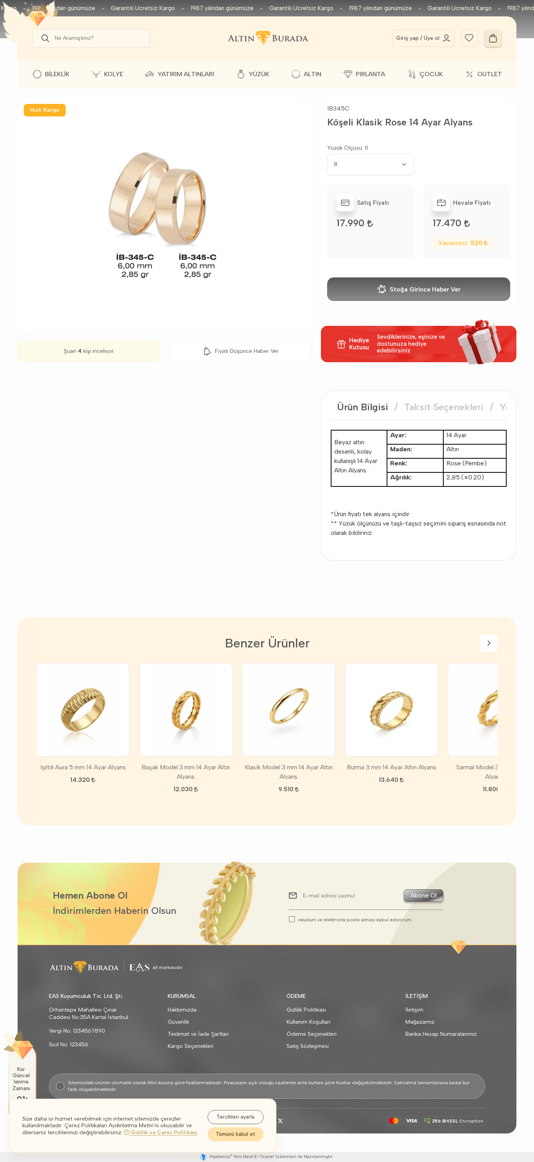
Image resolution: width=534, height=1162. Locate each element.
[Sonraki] (489, 643)
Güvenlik (178, 1022)
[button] (44, 38)
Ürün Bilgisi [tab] (362, 407)
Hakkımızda (182, 1009)
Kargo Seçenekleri (190, 1046)
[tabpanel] (419, 484)
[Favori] (469, 37)
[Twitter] (280, 1121)
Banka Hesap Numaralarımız (441, 1034)
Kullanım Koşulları (308, 1022)
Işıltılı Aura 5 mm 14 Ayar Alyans (83, 767)
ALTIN (312, 74)
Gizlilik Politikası (306, 1009)
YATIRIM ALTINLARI (186, 74)
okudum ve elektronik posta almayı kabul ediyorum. (355, 919)
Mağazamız (419, 1022)
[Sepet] (493, 38)
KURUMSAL (182, 996)
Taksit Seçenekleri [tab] (444, 407)
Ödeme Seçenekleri (312, 1034)
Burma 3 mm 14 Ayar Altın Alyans (391, 767)
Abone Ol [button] (423, 895)
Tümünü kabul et (235, 1134)
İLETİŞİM (416, 996)
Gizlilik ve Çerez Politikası (163, 1132)
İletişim (414, 1009)
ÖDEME (296, 996)
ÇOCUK (431, 74)
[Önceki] (45, 643)
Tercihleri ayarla (235, 1117)
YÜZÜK (259, 74)
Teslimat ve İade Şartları (198, 1034)
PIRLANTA (370, 74)
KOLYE (113, 74)
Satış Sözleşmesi (308, 1046)
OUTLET (489, 74)
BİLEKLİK (57, 74)
